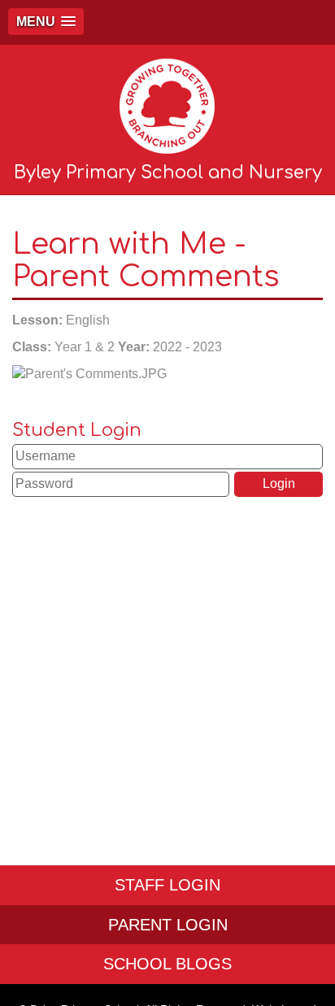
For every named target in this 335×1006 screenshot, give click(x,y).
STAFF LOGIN (167, 885)
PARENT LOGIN (168, 925)
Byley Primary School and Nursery (168, 172)
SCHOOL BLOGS (167, 964)
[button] (46, 21)
